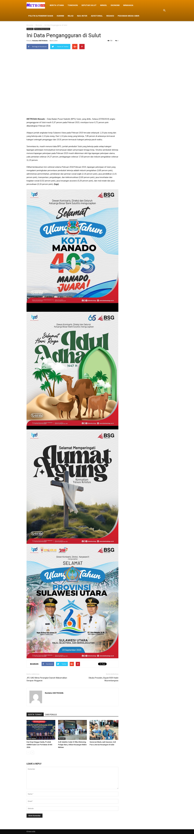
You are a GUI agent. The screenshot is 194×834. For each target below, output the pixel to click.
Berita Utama (57, 5)
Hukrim (60, 16)
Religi (70, 16)
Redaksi (110, 16)
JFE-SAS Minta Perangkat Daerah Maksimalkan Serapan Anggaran (47, 679)
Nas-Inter (82, 16)
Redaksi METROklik (40, 41)
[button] (164, 10)
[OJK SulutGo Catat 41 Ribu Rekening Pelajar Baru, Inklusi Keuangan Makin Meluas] (72, 730)
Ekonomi (115, 5)
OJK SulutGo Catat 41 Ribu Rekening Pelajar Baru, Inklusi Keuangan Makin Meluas (72, 744)
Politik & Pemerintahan (40, 16)
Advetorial (97, 16)
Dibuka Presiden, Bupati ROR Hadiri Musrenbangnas (103, 679)
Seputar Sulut (88, 5)
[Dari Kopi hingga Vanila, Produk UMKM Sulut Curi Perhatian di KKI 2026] (41, 730)
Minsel (103, 5)
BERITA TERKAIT (35, 715)
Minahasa (128, 5)
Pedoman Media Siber (128, 16)
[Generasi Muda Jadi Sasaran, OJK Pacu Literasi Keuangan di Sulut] (104, 730)
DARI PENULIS (51, 715)
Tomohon (73, 5)
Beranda (30, 25)
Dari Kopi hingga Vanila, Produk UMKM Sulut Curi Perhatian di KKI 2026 (39, 744)
